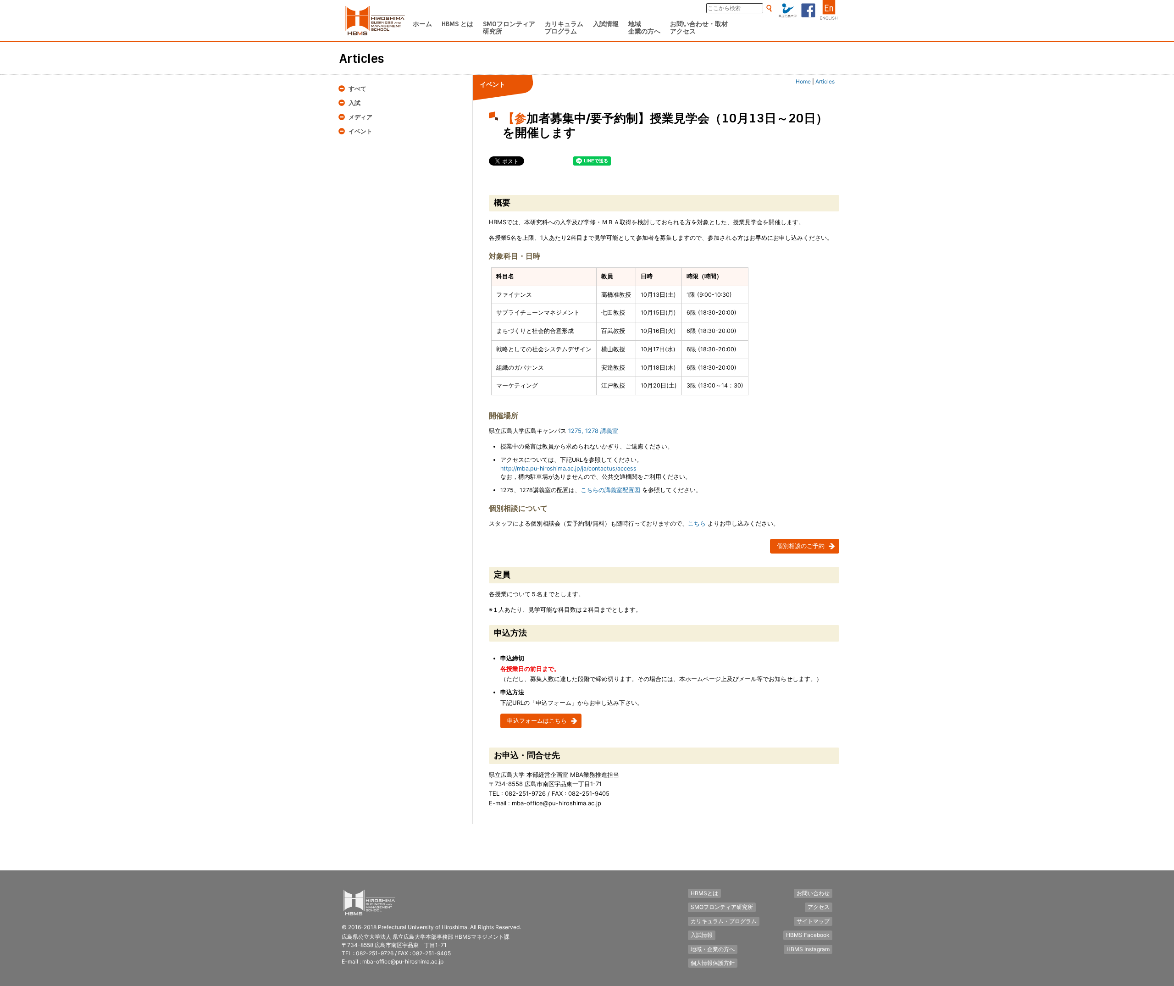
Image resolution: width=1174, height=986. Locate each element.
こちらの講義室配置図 (610, 490)
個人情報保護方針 (713, 962)
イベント (360, 131)
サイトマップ (813, 921)
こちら (697, 523)
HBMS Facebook (808, 934)
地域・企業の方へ (713, 949)
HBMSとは (704, 893)
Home (803, 81)
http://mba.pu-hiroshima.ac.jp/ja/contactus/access (568, 468)
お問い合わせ (813, 893)
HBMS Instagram (808, 949)
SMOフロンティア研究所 (722, 906)
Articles (825, 81)
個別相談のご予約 (801, 546)
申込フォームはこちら (537, 720)
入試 (354, 103)
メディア (360, 117)
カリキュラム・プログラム (724, 921)
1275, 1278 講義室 (593, 430)
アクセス (819, 906)
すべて (357, 89)
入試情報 (702, 934)
